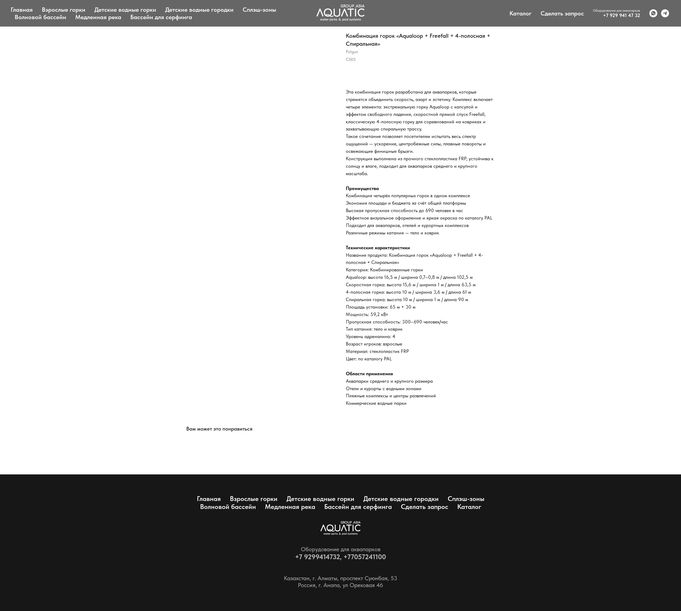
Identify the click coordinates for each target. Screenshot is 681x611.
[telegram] (665, 13)
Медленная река (98, 17)
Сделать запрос (562, 13)
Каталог (520, 13)
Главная (22, 9)
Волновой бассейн (40, 17)
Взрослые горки (63, 9)
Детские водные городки (199, 9)
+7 (299, 557)
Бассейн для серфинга (161, 17)
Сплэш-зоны (259, 9)
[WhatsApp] (653, 13)
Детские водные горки (125, 9)
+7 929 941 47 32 (621, 15)
